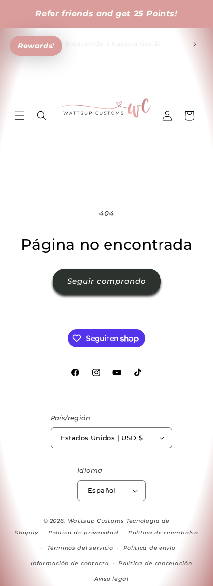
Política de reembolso (163, 532)
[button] (20, 116)
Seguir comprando (106, 281)
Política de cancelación (155, 563)
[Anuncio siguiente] (195, 44)
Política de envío (149, 547)
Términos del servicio (80, 547)
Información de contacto (69, 563)
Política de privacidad (83, 532)
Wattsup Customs (96, 520)
